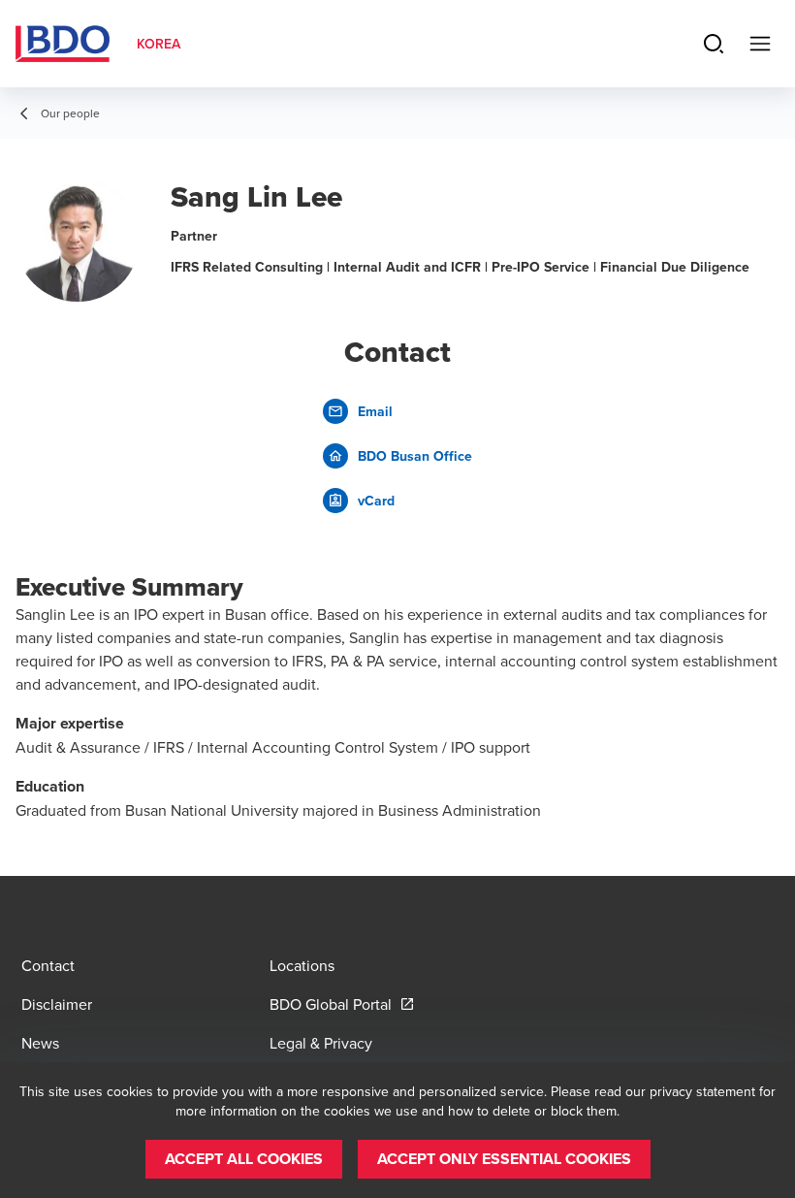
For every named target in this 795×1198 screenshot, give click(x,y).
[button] (243, 1159)
